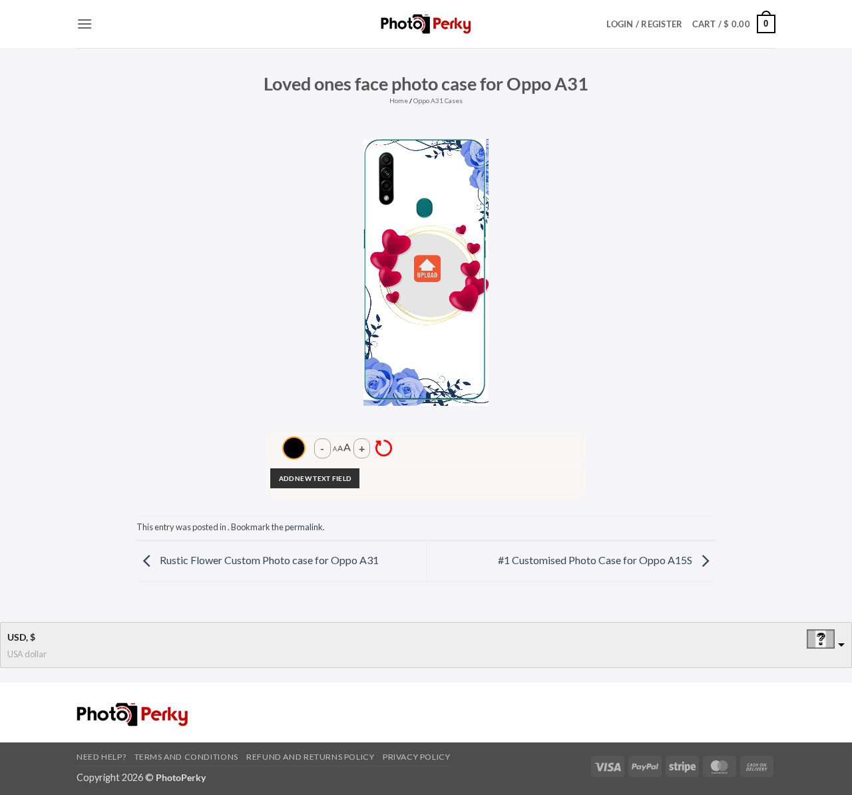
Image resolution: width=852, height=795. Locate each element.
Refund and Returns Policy (310, 757)
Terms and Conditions (186, 757)
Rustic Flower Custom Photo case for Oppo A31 (268, 560)
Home (398, 100)
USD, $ (21, 637)
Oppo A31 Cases (438, 100)
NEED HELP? (101, 757)
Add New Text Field (315, 478)
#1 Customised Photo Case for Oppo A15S (596, 560)
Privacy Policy (417, 757)
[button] (85, 23)
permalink (304, 527)
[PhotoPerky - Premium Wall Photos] (426, 23)
